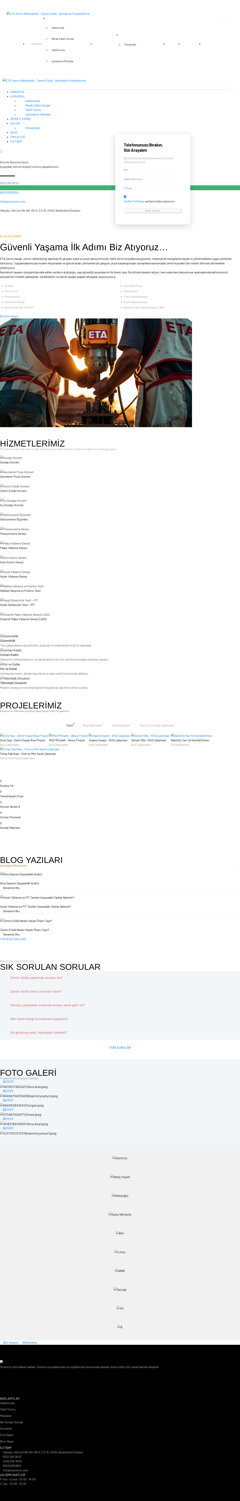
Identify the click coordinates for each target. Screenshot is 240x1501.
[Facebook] (1, 215)
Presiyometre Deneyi (13, 533)
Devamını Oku (11, 887)
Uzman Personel (10, 817)
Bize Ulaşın (7, 1441)
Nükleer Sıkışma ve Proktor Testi (20, 590)
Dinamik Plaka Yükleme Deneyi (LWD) (23, 619)
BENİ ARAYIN (152, 210)
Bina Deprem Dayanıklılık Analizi (19, 883)
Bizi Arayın (10, 1342)
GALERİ (15, 123)
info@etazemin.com (13, 201)
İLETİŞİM (16, 141)
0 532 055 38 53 (12, 1461)
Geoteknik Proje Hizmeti (15, 476)
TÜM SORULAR (120, 1047)
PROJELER (17, 137)
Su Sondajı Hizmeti (12, 505)
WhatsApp (29, 1342)
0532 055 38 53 (9, 183)
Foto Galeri (7, 1435)
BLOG (13, 132)
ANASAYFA (17, 92)
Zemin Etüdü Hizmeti (13, 491)
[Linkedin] (120, 1392)
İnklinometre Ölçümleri (14, 519)
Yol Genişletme (121, 724)
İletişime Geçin (9, 316)
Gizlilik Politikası (134, 201)
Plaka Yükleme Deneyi (13, 548)
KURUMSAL (18, 96)
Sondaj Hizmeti (9, 462)
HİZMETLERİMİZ (20, 119)
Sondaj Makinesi (10, 827)
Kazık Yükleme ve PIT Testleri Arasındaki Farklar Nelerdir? (35, 906)
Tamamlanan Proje (11, 796)
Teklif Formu (33, 110)
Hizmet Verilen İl (10, 806)
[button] (227, 19)
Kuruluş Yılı (6, 785)
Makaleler (6, 1415)
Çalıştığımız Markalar (38, 114)
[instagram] (7, 215)
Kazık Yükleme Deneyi (13, 576)
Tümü (70, 724)
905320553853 (9, 192)
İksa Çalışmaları (93, 724)
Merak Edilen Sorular (37, 105)
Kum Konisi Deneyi (12, 562)
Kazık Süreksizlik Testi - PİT (17, 604)
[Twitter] (4, 215)
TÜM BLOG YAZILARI (13, 939)
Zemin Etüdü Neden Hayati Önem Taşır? (24, 930)
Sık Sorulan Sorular (11, 1422)
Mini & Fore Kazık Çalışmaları (157, 724)
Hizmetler (6, 1428)
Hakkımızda (32, 101)
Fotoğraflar (32, 128)
